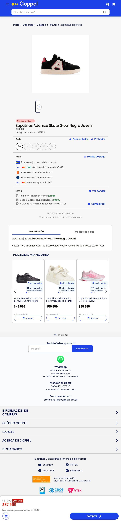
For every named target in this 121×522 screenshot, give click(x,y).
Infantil (53, 25)
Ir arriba (63, 335)
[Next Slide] (106, 291)
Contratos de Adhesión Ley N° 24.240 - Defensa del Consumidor (72, 479)
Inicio (16, 25)
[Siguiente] (39, 107)
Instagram (76, 470)
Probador (99, 139)
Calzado (41, 25)
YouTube (48, 464)
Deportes (28, 25)
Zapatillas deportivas (71, 25)
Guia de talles (80, 139)
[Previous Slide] (14, 291)
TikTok (74, 464)
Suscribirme (82, 348)
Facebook (48, 470)
